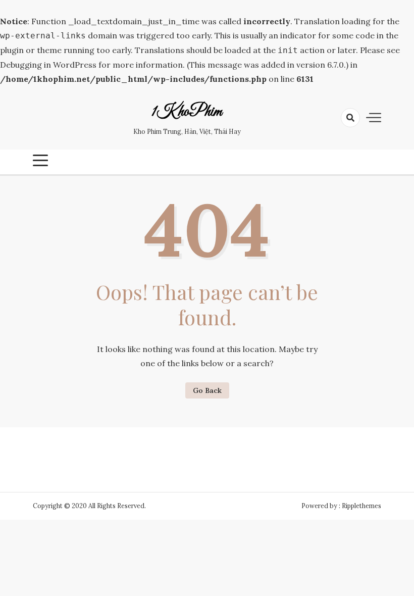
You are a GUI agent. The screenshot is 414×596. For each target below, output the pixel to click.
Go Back (207, 390)
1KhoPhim (186, 112)
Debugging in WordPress (48, 65)
